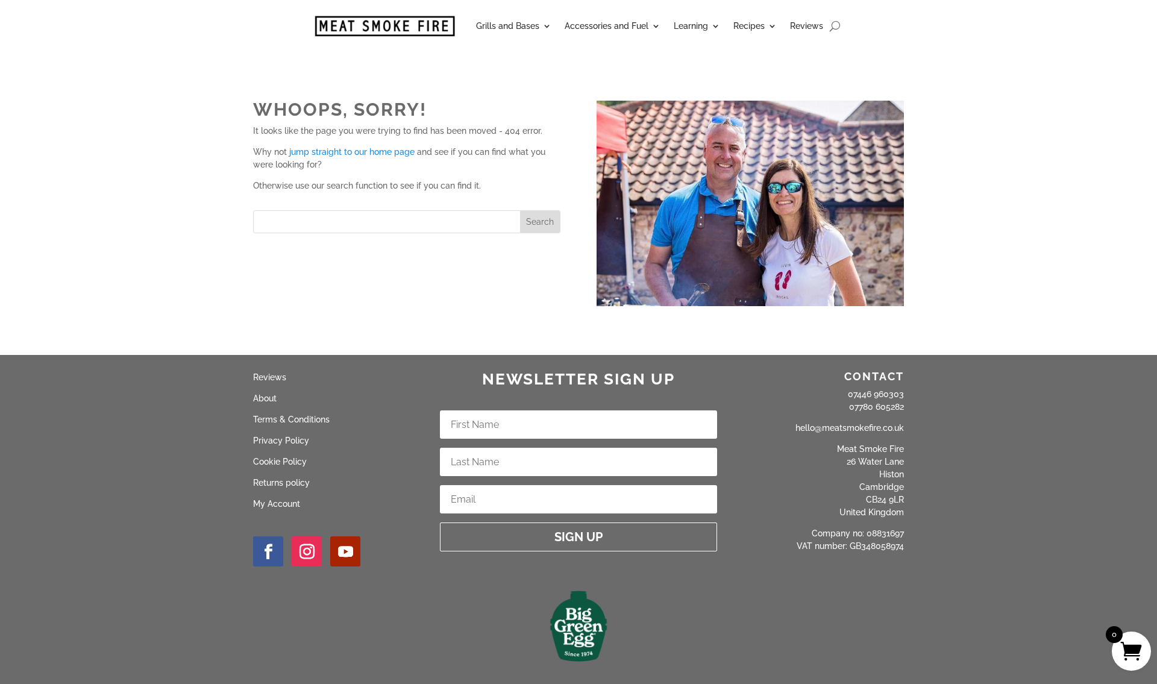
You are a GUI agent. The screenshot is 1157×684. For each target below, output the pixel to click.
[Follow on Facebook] (268, 551)
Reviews (806, 26)
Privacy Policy (281, 440)
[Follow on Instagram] (307, 551)
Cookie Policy (280, 461)
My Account (276, 504)
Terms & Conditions (291, 419)
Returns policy (281, 483)
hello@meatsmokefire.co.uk (849, 428)
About (265, 398)
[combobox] (387, 222)
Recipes (749, 26)
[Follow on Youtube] (345, 551)
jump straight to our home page (352, 152)
